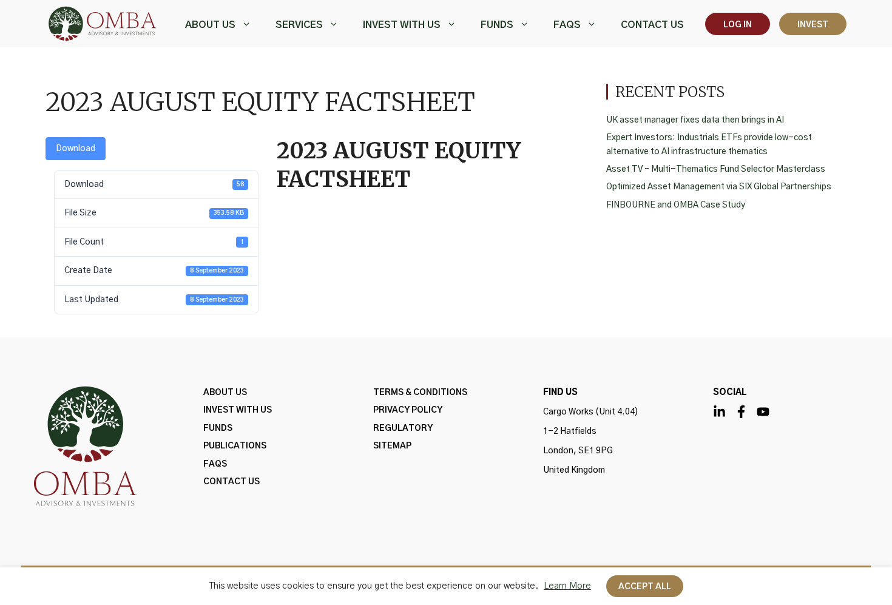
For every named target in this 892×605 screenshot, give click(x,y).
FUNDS (497, 25)
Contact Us (652, 25)
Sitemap (392, 446)
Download (75, 148)
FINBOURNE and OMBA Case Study (675, 205)
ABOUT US (210, 25)
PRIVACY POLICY (407, 410)
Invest (812, 25)
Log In (737, 25)
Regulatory (403, 428)
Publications (234, 446)
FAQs (567, 25)
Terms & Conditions (420, 392)
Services (299, 25)
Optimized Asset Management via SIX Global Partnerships (718, 187)
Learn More (567, 585)
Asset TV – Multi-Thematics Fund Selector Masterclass (715, 169)
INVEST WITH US (402, 25)
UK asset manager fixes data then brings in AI (695, 120)
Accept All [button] (644, 587)
